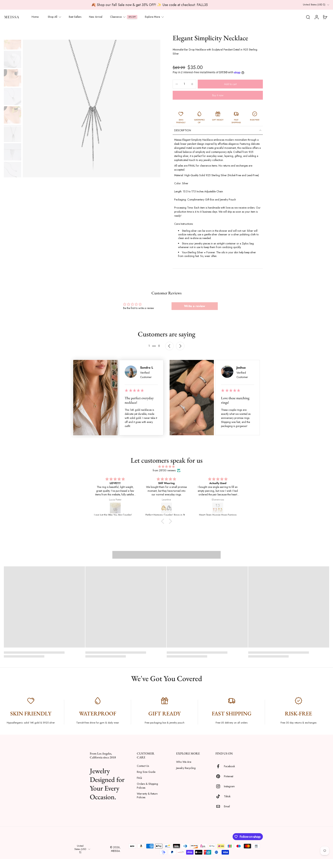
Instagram (229, 786)
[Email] (219, 806)
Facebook (229, 766)
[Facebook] (219, 766)
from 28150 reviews (164, 470)
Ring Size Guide (146, 772)
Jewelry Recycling (186, 768)
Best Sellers (75, 17)
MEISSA (115, 851)
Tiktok (227, 796)
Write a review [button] (194, 306)
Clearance (116, 17)
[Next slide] (180, 346)
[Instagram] (219, 786)
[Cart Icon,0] (325, 17)
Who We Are (183, 762)
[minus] (177, 84)
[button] (230, 84)
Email (227, 806)
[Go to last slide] (169, 346)
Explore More (152, 17)
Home (35, 17)
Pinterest (228, 776)
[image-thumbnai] (12, 41)
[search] (308, 17)
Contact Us (143, 766)
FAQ (139, 778)
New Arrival (95, 17)
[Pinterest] (219, 776)
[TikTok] (219, 796)
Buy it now (217, 95)
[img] (166, 466)
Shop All (52, 17)
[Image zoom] (91, 108)
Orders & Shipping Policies (147, 786)
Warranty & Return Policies (147, 795)
